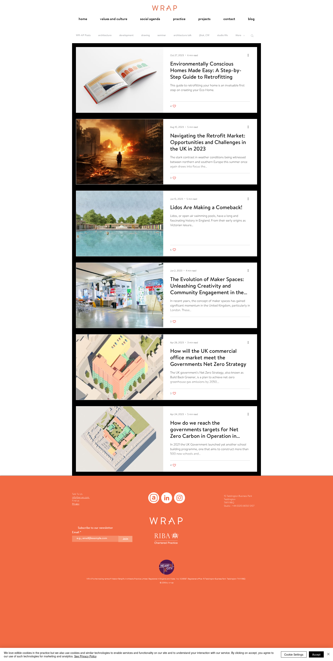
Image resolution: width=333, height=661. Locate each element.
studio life (222, 35)
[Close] (328, 654)
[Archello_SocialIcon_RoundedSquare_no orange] (153, 497)
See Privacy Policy (85, 656)
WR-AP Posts (83, 35)
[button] (252, 36)
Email (76, 532)
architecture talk (182, 35)
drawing (145, 35)
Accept (316, 654)
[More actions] (249, 55)
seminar (161, 35)
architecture (105, 35)
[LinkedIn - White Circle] (166, 497)
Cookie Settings (293, 654)
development (126, 35)
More (238, 35)
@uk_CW (204, 35)
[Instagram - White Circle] (179, 497)
